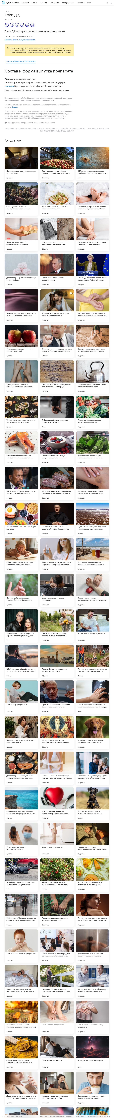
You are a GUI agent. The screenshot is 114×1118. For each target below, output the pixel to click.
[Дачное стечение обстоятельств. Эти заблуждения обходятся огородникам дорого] (92, 661)
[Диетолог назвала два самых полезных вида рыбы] (57, 199)
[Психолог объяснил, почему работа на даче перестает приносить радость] (57, 626)
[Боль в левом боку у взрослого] (92, 626)
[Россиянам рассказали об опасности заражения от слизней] (21, 1017)
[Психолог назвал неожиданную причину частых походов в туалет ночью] (57, 768)
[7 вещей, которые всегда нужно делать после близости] (57, 305)
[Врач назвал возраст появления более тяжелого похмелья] (57, 697)
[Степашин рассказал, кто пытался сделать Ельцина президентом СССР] (57, 341)
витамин (9, 86)
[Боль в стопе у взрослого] (57, 1017)
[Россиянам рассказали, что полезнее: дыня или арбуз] (92, 875)
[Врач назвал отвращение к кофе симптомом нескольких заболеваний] (92, 1088)
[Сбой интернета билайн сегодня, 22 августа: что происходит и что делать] (21, 661)
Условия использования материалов (60, 1116)
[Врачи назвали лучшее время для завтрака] (21, 519)
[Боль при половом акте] (57, 1053)
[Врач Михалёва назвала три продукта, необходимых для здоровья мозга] (21, 448)
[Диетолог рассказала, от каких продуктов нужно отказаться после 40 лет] (21, 768)
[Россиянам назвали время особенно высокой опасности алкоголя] (92, 555)
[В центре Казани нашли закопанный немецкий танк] (57, 234)
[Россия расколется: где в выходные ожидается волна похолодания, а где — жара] (92, 804)
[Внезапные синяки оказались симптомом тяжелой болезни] (92, 483)
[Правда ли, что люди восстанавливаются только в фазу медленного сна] (92, 839)
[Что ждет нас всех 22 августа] (92, 1053)
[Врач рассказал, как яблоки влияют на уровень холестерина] (57, 163)
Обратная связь (79, 1116)
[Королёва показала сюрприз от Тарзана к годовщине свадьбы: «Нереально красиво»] (21, 626)
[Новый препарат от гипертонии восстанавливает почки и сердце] (92, 697)
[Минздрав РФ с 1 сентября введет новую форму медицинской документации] (92, 981)
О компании (10, 1116)
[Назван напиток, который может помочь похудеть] (21, 732)
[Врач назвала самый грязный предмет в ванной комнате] (92, 946)
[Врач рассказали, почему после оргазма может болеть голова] (92, 341)
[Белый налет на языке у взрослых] (21, 946)
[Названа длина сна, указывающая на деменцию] (21, 163)
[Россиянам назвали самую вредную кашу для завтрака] (57, 448)
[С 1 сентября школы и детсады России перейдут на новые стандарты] (21, 555)
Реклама (19, 1116)
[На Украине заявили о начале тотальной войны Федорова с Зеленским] (57, 519)
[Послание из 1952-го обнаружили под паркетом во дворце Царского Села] (57, 377)
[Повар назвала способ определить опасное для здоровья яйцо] (21, 234)
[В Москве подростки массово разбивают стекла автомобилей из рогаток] (92, 163)
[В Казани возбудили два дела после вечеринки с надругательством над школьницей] (57, 412)
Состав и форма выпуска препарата (20, 40)
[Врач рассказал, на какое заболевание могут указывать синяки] (21, 377)
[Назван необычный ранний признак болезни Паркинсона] (21, 590)
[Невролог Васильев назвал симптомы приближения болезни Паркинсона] (57, 981)
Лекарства (8, 11)
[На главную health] (12, 2)
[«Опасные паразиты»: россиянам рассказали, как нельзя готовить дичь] (57, 483)
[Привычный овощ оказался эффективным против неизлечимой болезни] (92, 412)
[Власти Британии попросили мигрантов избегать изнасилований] (57, 661)
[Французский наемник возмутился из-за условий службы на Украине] (21, 199)
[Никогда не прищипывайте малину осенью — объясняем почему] (57, 875)
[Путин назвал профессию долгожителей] (57, 270)
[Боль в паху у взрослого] (21, 697)
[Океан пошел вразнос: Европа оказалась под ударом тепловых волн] (21, 804)
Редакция (43, 1116)
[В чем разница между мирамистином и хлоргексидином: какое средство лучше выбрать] (21, 839)
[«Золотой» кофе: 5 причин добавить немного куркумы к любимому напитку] (21, 1053)
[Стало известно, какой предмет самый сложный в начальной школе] (57, 946)
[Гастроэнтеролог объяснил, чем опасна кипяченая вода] (92, 377)
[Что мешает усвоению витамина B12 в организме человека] (21, 412)
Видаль (15, 107)
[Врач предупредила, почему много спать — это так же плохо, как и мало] (21, 981)
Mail (3, 1116)
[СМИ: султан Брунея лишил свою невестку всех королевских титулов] (21, 483)
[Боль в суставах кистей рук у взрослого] (92, 1017)
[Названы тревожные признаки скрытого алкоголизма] (57, 1088)
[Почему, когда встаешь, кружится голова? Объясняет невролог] (21, 305)
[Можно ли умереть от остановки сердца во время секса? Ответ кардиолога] (92, 199)
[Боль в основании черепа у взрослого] (57, 590)
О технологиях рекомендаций (96, 1116)
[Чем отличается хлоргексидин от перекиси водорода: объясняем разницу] (57, 555)
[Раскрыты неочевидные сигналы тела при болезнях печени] (92, 234)
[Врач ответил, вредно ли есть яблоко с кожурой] (21, 341)
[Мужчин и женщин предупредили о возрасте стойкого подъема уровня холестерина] (92, 768)
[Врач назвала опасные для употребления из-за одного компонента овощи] (92, 448)
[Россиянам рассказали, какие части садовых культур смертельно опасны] (57, 910)
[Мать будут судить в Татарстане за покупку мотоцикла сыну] (21, 875)
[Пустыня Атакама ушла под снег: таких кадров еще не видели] (92, 519)
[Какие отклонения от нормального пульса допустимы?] (92, 590)
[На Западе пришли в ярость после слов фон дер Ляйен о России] (92, 270)
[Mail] (3, 2)
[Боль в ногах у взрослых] (57, 839)
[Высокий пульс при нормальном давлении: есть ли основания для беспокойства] (92, 305)
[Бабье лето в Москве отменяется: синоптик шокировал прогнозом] (21, 910)
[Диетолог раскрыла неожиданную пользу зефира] (21, 270)
